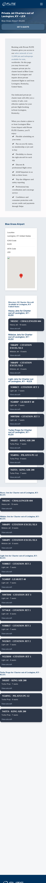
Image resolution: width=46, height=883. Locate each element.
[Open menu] (41, 4)
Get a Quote (23, 27)
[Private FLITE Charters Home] (9, 4)
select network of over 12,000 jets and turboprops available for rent (22, 56)
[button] (21, 276)
